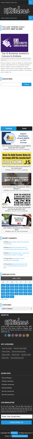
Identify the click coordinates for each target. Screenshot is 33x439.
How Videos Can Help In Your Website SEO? (16, 229)
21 (29, 290)
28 (29, 293)
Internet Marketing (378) (17, 358)
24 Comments (24, 231)
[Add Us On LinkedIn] (16, 337)
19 (21, 290)
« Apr (2, 299)
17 (12, 290)
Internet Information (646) (18, 351)
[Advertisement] (16, 107)
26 (21, 293)
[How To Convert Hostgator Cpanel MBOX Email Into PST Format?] (16, 144)
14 (29, 288)
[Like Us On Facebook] (5, 337)
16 (7, 290)
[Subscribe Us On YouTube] (24, 337)
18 (16, 290)
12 (21, 288)
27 (25, 293)
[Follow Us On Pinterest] (20, 337)
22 (3, 293)
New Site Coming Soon (8, 391)
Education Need (26, 58)
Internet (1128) (6, 351)
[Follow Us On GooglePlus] (13, 337)
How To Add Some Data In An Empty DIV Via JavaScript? (16, 167)
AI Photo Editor (7, 264)
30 (7, 296)
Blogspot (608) (6, 354)
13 (25, 288)
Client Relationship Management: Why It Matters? (16, 188)
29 (3, 296)
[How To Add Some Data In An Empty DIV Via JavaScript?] (16, 164)
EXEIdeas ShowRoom (8, 381)
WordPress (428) (26, 354)
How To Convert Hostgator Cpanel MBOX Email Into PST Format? (16, 147)
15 (3, 290)
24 (12, 293)
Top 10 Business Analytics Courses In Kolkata (15, 55)
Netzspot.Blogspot (7, 378)
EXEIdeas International (8, 384)
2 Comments (26, 149)
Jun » (6, 299)
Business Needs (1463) (20, 348)
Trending (9, 128)
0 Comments (18, 58)
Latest (24, 128)
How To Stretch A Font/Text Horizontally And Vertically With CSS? (16, 208)
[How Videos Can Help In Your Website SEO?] (16, 226)
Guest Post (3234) (7, 348)
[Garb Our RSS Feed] (27, 337)
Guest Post (3, 60)
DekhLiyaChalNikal (7, 388)
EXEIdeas (3, 58)
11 (16, 288)
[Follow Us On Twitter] (9, 337)
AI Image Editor (7, 258)
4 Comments (24, 211)
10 (12, 288)
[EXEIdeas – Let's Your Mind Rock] (16, 14)
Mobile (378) (5, 358)
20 (25, 290)
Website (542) (15, 354)
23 (7, 293)
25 (16, 293)
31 (12, 296)
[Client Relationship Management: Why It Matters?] (16, 185)
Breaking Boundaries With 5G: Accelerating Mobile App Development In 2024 (15, 265)
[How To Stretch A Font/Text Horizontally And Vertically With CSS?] (16, 205)
